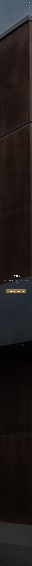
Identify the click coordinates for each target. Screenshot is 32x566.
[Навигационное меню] (29, 2)
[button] (16, 291)
